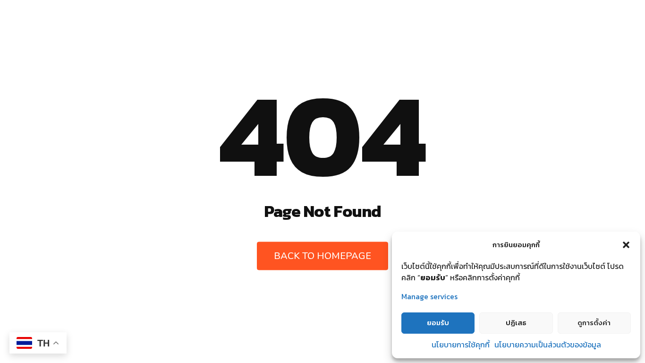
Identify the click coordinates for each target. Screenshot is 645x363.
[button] (626, 245)
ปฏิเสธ (516, 322)
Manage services (429, 296)
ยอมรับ (438, 322)
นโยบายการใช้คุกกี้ (461, 344)
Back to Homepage (322, 256)
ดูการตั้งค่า (594, 322)
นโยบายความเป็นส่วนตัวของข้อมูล (547, 344)
